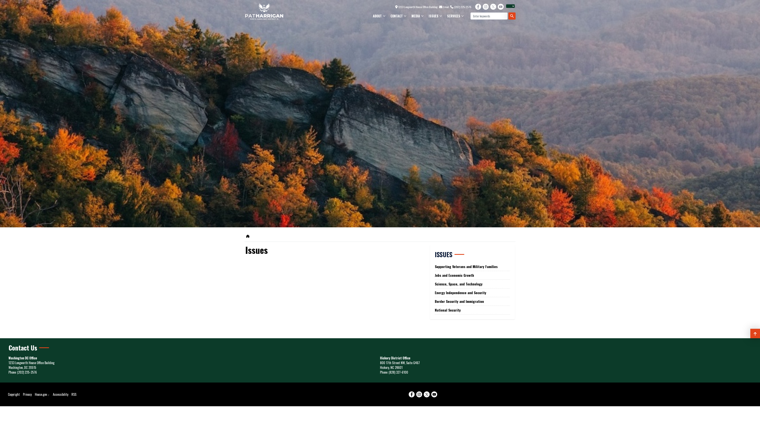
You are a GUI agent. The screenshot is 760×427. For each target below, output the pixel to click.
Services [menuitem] (452, 17)
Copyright (14, 394)
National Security (448, 310)
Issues (443, 254)
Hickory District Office (395, 358)
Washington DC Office (23, 358)
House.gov (41, 394)
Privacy (27, 394)
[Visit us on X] (493, 7)
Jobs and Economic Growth (454, 275)
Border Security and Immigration (459, 301)
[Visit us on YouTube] (501, 7)
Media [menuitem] (414, 17)
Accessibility (60, 394)
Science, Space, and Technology (459, 283)
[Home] (248, 236)
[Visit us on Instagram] (486, 7)
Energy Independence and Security (460, 292)
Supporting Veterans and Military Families (466, 266)
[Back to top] (755, 333)
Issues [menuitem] (432, 17)
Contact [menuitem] (395, 17)
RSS (73, 394)
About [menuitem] (376, 17)
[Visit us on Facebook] (478, 7)
